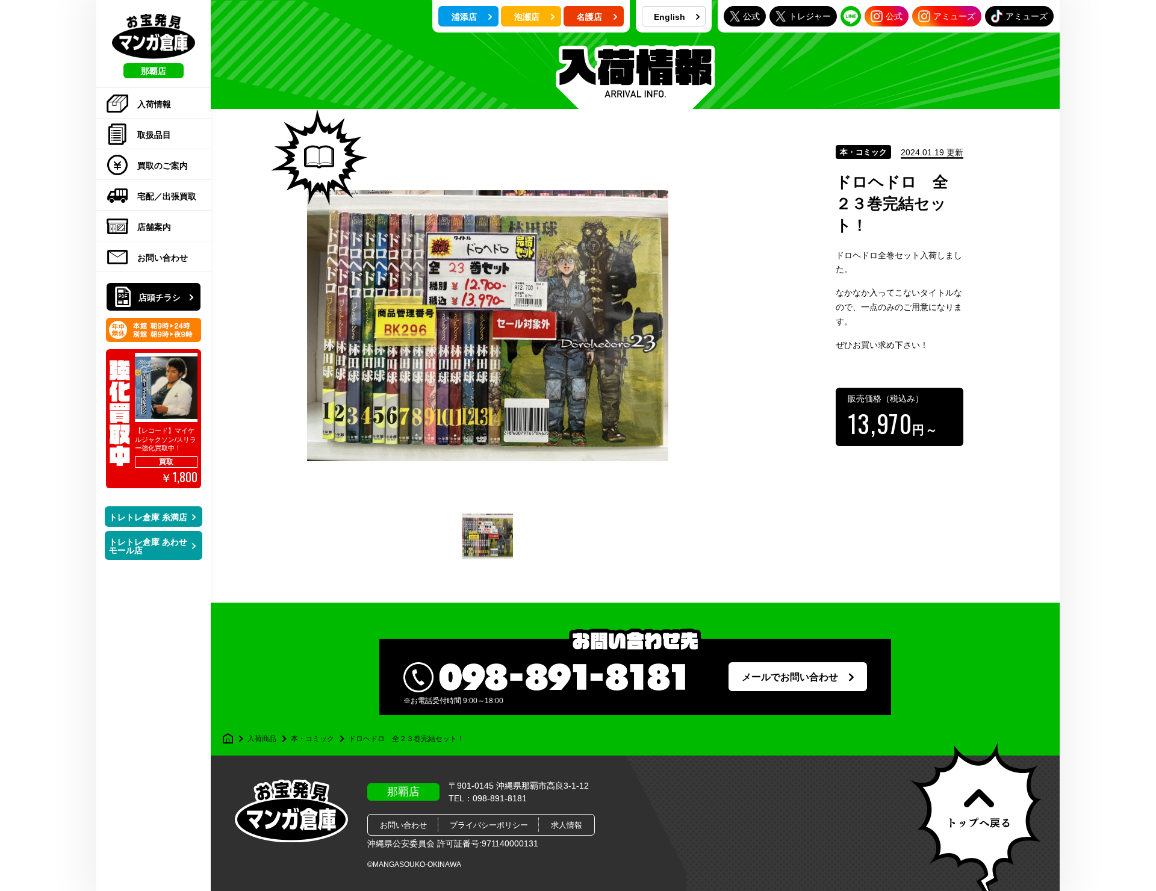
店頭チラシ (159, 297)
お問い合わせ (162, 257)
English (669, 17)
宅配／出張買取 (166, 196)
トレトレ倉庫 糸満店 (148, 517)
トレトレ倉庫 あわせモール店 (148, 546)
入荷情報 (154, 104)
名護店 (589, 17)
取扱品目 (154, 135)
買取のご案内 (162, 165)
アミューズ (954, 16)
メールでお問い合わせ (790, 677)
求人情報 (566, 825)
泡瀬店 (526, 17)
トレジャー (810, 16)
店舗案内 (154, 227)
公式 (751, 16)
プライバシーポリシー (489, 825)
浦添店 (464, 17)
